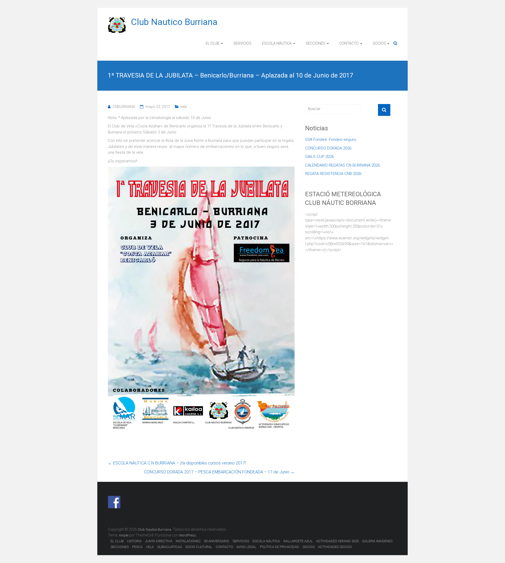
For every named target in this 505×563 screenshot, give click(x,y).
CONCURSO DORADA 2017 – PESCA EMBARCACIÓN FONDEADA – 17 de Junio (219, 471)
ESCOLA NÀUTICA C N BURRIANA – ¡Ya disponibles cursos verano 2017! (177, 463)
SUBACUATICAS (169, 547)
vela (183, 107)
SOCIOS (379, 43)
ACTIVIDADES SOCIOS (335, 547)
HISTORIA (134, 541)
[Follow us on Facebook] (114, 502)
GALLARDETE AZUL (298, 541)
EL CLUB (212, 43)
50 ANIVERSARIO (216, 541)
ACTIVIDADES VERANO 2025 (337, 541)
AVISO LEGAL (246, 547)
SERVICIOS (242, 43)
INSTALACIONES (188, 541)
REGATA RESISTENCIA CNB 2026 (333, 173)
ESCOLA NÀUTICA (277, 43)
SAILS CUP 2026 (319, 156)
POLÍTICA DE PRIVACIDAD (279, 547)
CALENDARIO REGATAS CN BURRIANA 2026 (342, 165)
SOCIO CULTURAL (198, 547)
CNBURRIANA (124, 107)
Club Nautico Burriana (174, 22)
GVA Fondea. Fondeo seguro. (331, 139)
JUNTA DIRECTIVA (158, 541)
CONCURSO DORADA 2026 (328, 148)
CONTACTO (349, 43)
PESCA (137, 547)
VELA (150, 547)
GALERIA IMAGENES (377, 541)
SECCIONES (315, 43)
